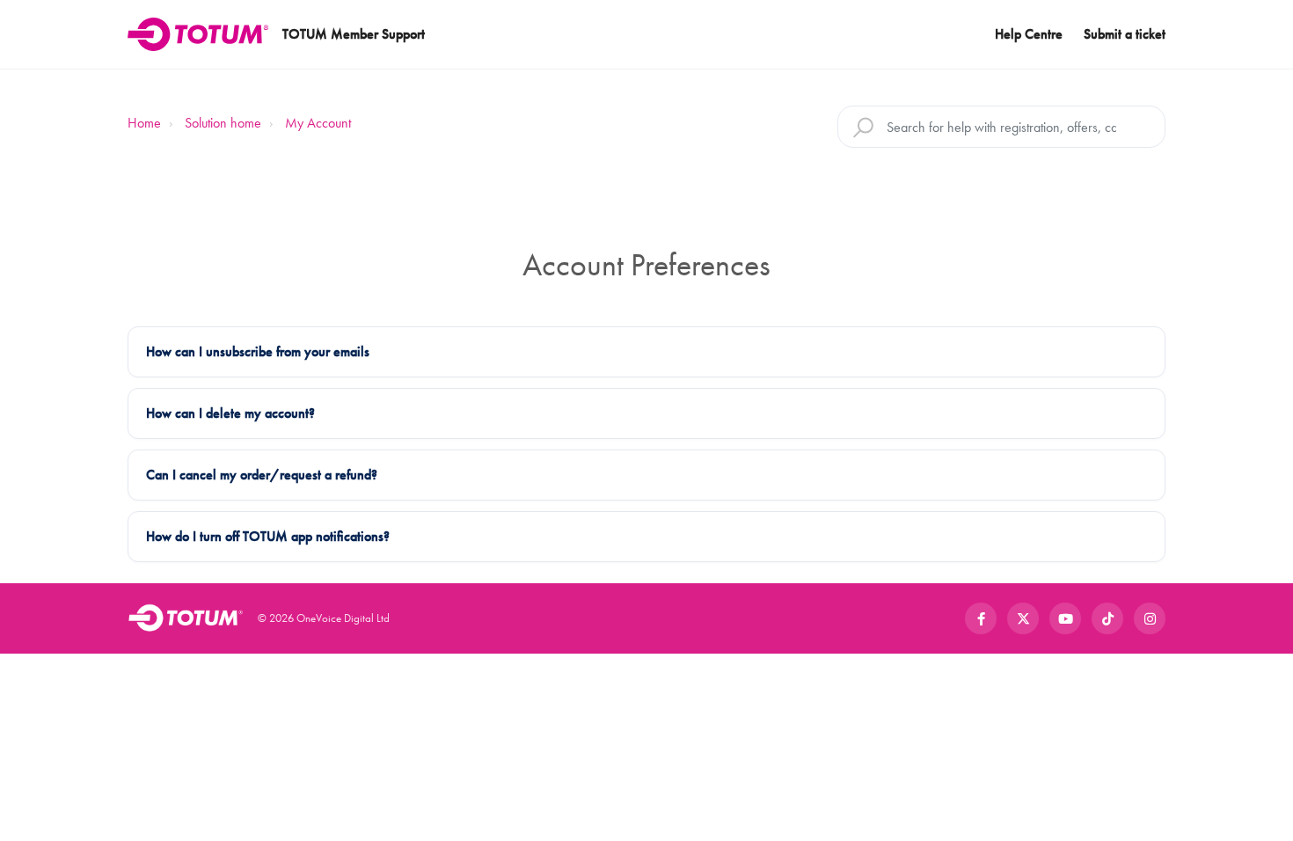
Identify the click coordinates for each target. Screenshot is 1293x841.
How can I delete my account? (230, 413)
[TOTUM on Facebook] (981, 618)
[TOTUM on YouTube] (1065, 618)
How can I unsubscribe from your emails (257, 351)
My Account (318, 122)
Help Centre (1029, 34)
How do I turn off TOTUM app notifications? (268, 536)
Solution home (223, 122)
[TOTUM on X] (1023, 618)
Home (144, 122)
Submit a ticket (1124, 34)
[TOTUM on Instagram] (1149, 618)
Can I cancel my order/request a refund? (261, 474)
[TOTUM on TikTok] (1107, 618)
